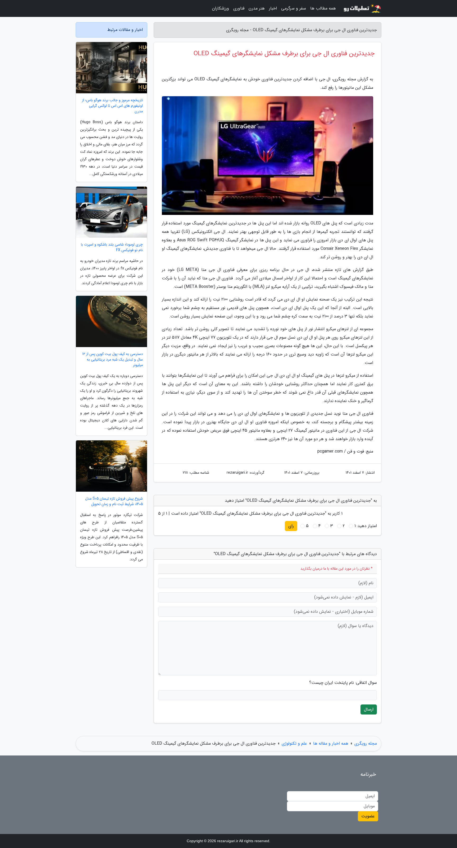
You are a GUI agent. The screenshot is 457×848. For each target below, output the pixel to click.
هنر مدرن (257, 8)
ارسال (368, 709)
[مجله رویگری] (361, 8)
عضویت (368, 816)
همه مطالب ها (323, 8)
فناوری (238, 8)
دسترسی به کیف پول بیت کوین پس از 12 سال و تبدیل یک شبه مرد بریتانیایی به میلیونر (112, 359)
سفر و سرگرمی (293, 8)
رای (291, 526)
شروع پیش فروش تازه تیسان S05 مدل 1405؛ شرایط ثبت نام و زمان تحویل (114, 501)
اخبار (273, 8)
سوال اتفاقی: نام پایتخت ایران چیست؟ (343, 683)
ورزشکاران (220, 8)
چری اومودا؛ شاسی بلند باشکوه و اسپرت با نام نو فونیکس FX (112, 247)
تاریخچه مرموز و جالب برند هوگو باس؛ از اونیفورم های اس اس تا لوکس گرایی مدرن (112, 106)
